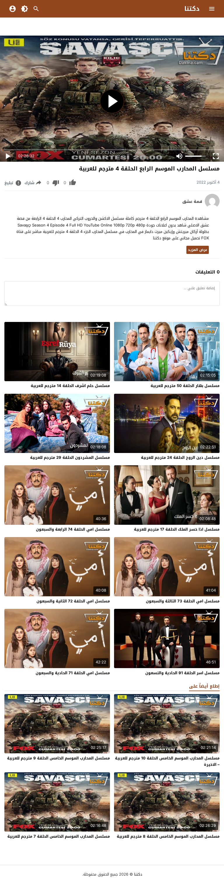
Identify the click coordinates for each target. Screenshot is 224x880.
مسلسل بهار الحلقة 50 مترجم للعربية (185, 385)
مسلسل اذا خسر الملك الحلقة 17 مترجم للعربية (177, 529)
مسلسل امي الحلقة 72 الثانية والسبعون (73, 601)
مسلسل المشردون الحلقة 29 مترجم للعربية (70, 457)
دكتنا (192, 9)
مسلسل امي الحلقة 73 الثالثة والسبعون (183, 601)
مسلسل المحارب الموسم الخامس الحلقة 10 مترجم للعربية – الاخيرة (167, 761)
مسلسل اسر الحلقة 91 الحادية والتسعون (182, 673)
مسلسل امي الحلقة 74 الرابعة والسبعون (73, 529)
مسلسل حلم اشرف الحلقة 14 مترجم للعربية (70, 385)
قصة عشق (192, 202)
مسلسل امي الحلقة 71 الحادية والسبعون (73, 673)
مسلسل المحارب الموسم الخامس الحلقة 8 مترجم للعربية (168, 836)
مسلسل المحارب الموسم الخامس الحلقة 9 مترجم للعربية (58, 758)
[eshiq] (212, 207)
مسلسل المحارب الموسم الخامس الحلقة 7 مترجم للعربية (58, 836)
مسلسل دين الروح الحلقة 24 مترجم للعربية (180, 457)
